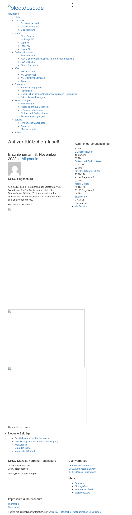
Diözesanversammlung (32, 110)
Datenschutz (14, 507)
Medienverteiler (29, 129)
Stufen (17, 32)
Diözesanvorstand (30, 26)
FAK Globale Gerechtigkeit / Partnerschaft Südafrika (47, 58)
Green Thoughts (29, 65)
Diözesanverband (30, 23)
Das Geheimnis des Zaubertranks (31, 438)
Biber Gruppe (28, 36)
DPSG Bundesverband (79, 465)
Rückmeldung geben (31, 87)
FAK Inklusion (28, 55)
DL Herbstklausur (84, 151)
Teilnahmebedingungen (33, 116)
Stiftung (18, 132)
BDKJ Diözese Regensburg (82, 471)
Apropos (25, 81)
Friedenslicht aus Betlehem (35, 106)
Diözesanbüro (28, 29)
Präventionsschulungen (33, 97)
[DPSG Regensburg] (26, 6)
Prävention (19, 84)
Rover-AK (26, 49)
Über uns (19, 20)
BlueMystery (81, 196)
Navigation (13, 13)
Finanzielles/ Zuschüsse (33, 122)
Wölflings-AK (27, 39)
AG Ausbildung (28, 71)
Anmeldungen (28, 103)
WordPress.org (82, 492)
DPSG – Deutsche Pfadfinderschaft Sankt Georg (77, 511)
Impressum (13, 503)
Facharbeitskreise (23, 52)
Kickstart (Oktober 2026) (87, 170)
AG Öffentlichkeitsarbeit (33, 77)
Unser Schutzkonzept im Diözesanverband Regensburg (49, 93)
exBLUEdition (21, 444)
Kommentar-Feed (84, 489)
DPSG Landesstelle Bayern (82, 468)
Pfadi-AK (25, 45)
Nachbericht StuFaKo (25, 451)
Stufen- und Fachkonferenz (35, 113)
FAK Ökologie (28, 61)
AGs (16, 68)
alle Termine (81, 206)
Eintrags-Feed (82, 486)
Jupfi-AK (25, 42)
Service (18, 119)
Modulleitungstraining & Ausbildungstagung (36, 441)
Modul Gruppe (82, 183)
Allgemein (30, 158)
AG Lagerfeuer (28, 74)
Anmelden (80, 483)
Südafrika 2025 (22, 447)
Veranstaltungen (22, 100)
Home (17, 16)
